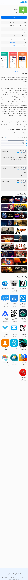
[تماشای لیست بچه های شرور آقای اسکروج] (7, 216)
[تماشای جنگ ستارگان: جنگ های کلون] (7, 262)
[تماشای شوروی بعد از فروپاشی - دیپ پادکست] (7, 247)
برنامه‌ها (21, 71)
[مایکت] (23, 3)
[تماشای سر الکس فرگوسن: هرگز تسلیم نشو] (7, 208)
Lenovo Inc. (12, 49)
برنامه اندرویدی (12, 42)
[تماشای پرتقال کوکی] (20, 231)
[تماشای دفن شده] (7, 270)
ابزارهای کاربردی (11, 45)
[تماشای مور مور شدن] (7, 223)
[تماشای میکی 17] (20, 208)
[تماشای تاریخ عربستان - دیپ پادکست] (20, 223)
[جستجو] (2, 2)
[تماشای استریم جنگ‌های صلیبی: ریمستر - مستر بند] (20, 254)
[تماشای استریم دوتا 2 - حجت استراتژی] (7, 254)
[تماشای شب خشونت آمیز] (20, 200)
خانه (26, 71)
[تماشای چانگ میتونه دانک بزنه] (20, 216)
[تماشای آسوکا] (20, 239)
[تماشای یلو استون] (20, 262)
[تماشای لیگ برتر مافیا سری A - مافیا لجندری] (7, 239)
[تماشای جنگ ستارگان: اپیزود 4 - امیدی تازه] (7, 200)
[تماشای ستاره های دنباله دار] (20, 270)
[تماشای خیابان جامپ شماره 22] (20, 247)
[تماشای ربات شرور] (7, 231)
